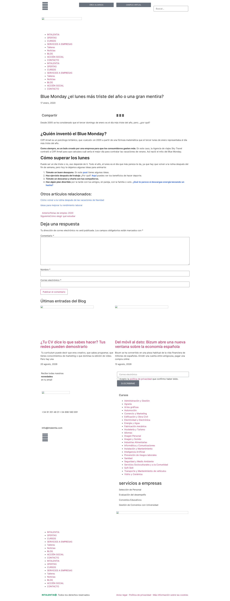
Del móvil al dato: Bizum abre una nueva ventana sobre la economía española (150, 344)
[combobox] (171, 8)
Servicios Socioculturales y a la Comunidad (146, 464)
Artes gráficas (131, 407)
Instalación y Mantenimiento (138, 448)
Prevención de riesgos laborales (140, 455)
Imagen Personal (132, 436)
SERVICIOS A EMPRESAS (59, 44)
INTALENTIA (53, 34)
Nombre (45, 269)
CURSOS (51, 41)
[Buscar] (154, 4)
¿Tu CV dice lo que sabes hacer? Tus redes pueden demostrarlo (72, 344)
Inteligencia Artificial (134, 451)
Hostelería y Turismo (134, 429)
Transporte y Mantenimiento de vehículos (145, 471)
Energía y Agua (132, 423)
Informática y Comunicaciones (139, 445)
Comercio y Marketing (135, 413)
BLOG (50, 53)
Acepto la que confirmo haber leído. (148, 379)
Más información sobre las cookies (170, 595)
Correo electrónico (50, 280)
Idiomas (128, 432)
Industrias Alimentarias (135, 442)
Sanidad (128, 458)
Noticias (51, 50)
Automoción (130, 410)
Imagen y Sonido (132, 439)
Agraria (128, 404)
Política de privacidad (140, 595)
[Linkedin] (45, 6)
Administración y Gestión (137, 400)
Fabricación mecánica (135, 426)
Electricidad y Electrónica (137, 420)
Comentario (47, 236)
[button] (117, 115)
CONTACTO (53, 60)
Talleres (51, 47)
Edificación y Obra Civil (136, 416)
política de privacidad (141, 379)
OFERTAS (52, 37)
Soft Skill (128, 467)
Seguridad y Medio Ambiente (139, 461)
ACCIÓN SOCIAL (55, 56)
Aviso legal (121, 595)
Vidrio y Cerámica (133, 474)
